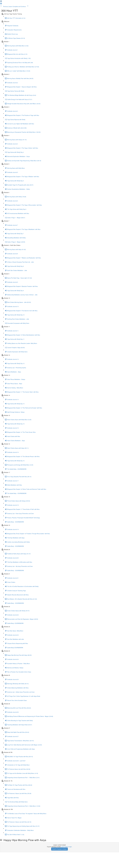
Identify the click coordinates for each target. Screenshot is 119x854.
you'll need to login (66, 847)
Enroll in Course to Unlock (59, 849)
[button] (1, 1)
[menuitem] (1, 4)
